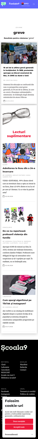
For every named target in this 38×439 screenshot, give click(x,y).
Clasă (3, 364)
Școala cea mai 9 (8, 375)
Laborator (5, 367)
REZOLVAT (5, 372)
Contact (23, 370)
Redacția (23, 367)
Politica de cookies (27, 394)
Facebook (5, 391)
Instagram (5, 394)
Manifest (23, 364)
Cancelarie (5, 370)
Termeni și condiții (27, 391)
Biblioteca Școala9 (8, 378)
